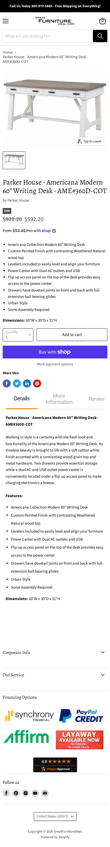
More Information (59, 399)
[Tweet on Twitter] (17, 383)
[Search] (100, 36)
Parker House (18, 200)
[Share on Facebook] (7, 383)
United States (52, 816)
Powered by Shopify (55, 837)
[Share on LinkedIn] (27, 383)
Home (8, 52)
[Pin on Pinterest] (37, 383)
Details (22, 398)
